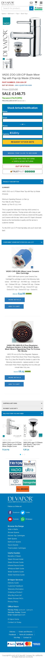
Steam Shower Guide (15, 562)
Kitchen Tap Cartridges (16, 535)
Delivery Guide (13, 583)
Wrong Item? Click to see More (22, 153)
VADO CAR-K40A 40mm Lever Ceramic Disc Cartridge (22, 272)
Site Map (17, 637)
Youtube (15, 519)
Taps (17, 13)
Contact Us (27, 637)
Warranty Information (16, 589)
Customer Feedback (15, 586)
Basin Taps (24, 13)
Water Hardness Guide (16, 575)
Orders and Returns (25, 631)
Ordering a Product (15, 592)
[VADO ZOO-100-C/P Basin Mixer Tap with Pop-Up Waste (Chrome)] (8, 63)
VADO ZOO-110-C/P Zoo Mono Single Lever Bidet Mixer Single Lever (12, 444)
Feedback (12, 634)
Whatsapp (28, 519)
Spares (4, 13)
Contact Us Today (14, 622)
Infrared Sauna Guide (16, 565)
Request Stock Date (22, 142)
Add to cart (14, 306)
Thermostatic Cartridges (17, 548)
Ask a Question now (23, 85)
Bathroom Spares (14, 542)
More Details (15, 299)
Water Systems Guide (16, 572)
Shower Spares (13, 532)
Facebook (16, 512)
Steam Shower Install (15, 559)
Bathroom (11, 13)
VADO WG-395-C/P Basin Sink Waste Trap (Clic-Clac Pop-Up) (32, 444)
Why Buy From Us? (15, 595)
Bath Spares (12, 539)
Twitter (27, 512)
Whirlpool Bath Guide (16, 569)
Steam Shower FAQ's (15, 598)
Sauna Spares (13, 545)
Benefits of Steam (14, 556)
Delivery (12, 631)
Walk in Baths (13, 529)
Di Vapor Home (13, 619)
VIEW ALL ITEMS (6, 440)
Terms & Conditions (26, 634)
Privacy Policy (13, 602)
